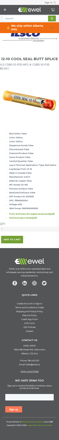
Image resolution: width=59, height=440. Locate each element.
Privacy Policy (46, 425)
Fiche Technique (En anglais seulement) (32, 214)
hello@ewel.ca (33, 364)
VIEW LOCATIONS (29, 371)
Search (52, 18)
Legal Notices (33, 425)
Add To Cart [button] (12, 239)
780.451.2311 (33, 360)
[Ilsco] (29, 36)
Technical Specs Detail (23, 218)
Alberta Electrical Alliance (33, 422)
